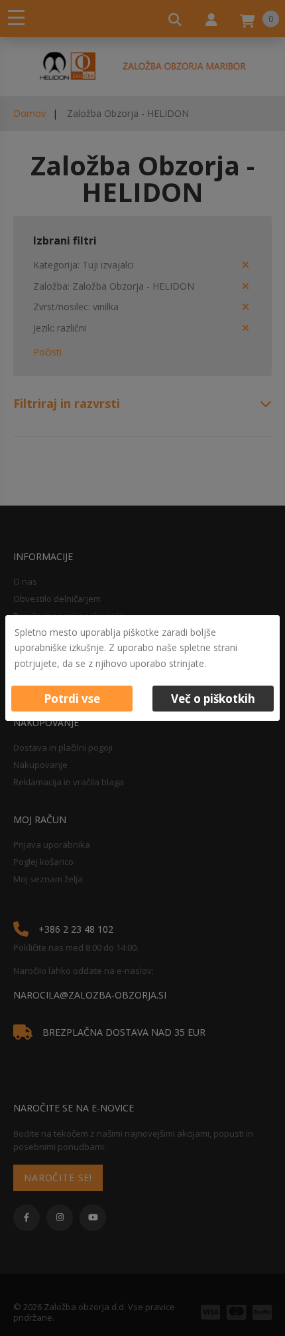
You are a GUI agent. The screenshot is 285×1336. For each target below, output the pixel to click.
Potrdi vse (72, 698)
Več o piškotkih (213, 698)
